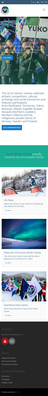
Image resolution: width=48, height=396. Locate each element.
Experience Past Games (16, 305)
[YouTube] (5, 341)
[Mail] (12, 341)
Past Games (5, 376)
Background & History (9, 358)
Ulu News (9, 200)
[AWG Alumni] (38, 2)
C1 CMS (17, 392)
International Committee (10, 364)
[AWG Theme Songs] (42, 2)
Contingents (6, 379)
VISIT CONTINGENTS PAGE (12, 128)
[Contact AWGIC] (33, 2)
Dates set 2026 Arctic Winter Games (22, 252)
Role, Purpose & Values (9, 361)
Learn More (7, 58)
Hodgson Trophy (7, 382)
